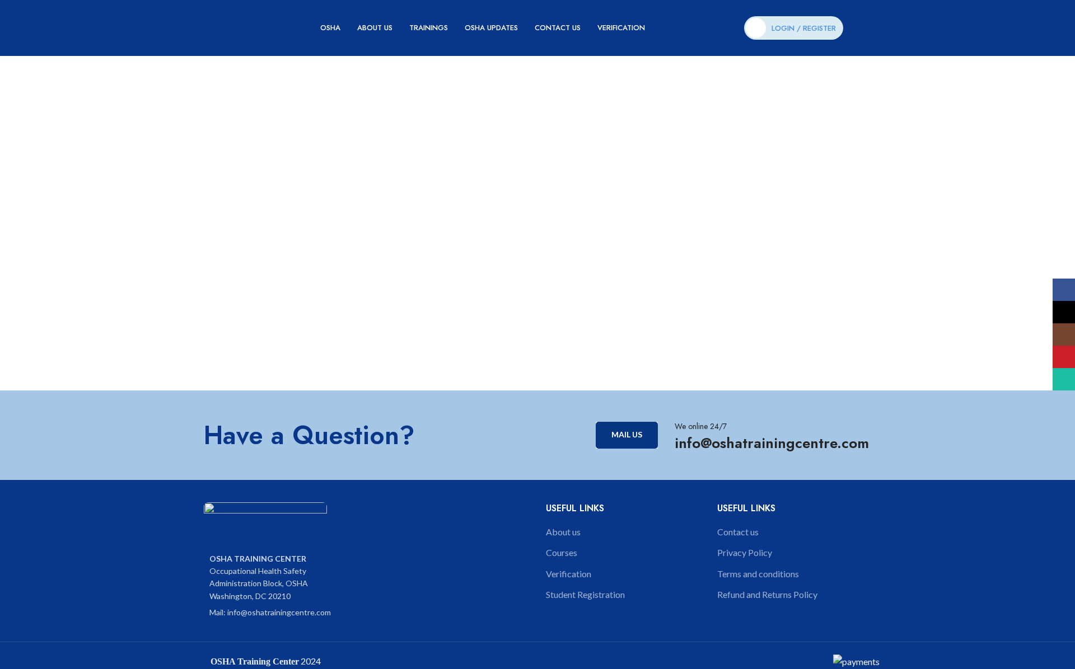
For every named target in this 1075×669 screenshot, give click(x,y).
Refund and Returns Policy (767, 594)
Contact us (738, 531)
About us (563, 531)
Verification (568, 573)
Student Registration (585, 594)
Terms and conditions (758, 573)
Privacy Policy (744, 552)
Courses (561, 552)
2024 (310, 661)
